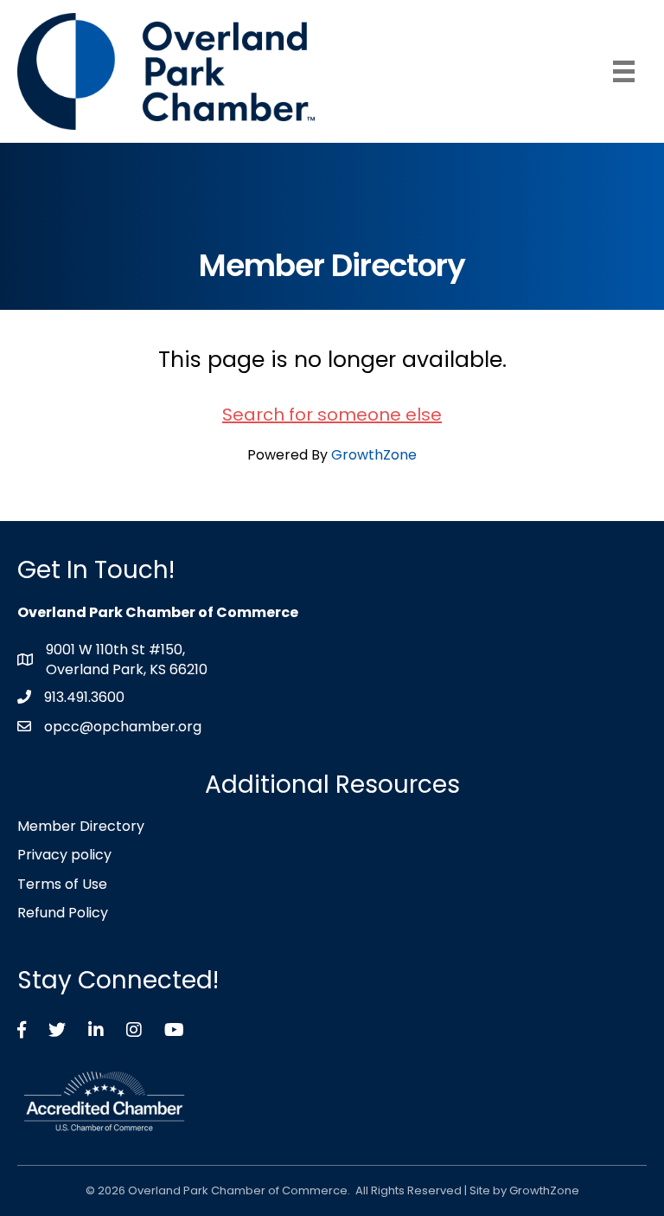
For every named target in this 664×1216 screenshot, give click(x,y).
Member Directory (80, 826)
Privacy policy (64, 855)
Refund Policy (62, 913)
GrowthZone (374, 455)
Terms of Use (62, 884)
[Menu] (624, 71)
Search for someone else (332, 414)
